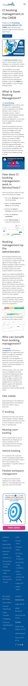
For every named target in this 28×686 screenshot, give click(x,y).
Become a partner (6, 552)
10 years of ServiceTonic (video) (7, 579)
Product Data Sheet (7, 607)
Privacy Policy (18, 542)
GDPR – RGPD (18, 588)
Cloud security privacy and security (20, 575)
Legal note (19, 583)
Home (5, 541)
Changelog (6, 619)
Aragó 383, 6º (20, 604)
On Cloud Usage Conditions (20, 556)
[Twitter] (18, 644)
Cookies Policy (19, 548)
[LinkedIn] (20, 644)
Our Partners (7, 548)
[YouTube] (22, 644)
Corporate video (6, 571)
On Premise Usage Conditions (20, 565)
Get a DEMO (7, 603)
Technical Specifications (7, 623)
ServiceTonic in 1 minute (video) (7, 564)
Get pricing (7, 544)
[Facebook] (16, 644)
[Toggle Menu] (24, 4)
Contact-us (7, 558)
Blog (4, 629)
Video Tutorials (6, 614)
